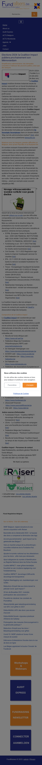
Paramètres (12, 385)
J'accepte (29, 385)
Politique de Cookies (21, 394)
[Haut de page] (38, 761)
